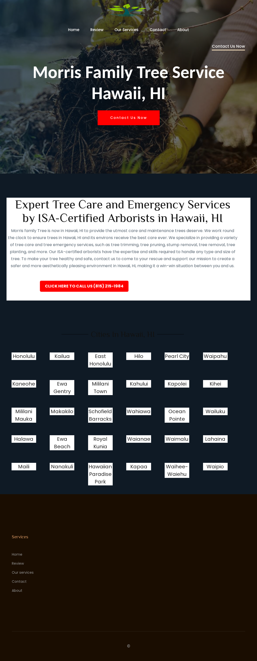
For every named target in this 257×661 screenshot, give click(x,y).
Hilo (138, 356)
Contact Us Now (228, 46)
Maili (23, 466)
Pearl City (177, 356)
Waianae (138, 439)
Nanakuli (62, 466)
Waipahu (215, 356)
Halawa (23, 439)
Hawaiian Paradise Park (100, 474)
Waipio (215, 466)
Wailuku (215, 411)
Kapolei (177, 383)
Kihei (215, 383)
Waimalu (177, 439)
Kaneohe (23, 383)
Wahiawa (139, 411)
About (183, 29)
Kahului (139, 383)
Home (73, 29)
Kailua (62, 356)
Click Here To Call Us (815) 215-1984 (84, 286)
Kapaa (138, 466)
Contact (158, 29)
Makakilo (62, 411)
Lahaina (215, 439)
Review (96, 29)
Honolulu (24, 356)
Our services (126, 29)
